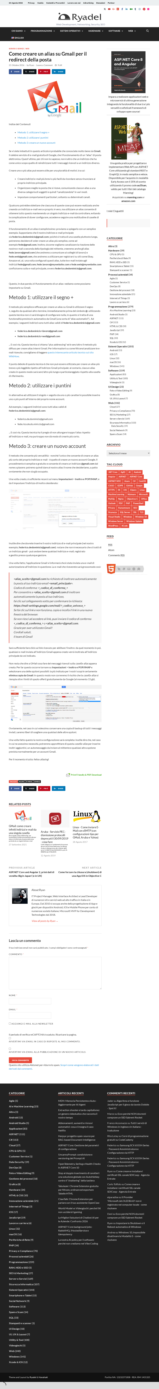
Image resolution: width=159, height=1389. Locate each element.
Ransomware (124, 508)
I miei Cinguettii (115, 210)
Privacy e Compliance (120, 410)
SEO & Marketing (118, 414)
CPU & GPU (115, 254)
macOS (113, 362)
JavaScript (115, 330)
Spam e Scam (116, 434)
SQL (112, 338)
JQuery (133, 490)
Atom (111, 549)
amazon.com (128, 200)
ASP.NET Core (136, 476)
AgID (123, 472)
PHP (112, 334)
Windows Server (115, 521)
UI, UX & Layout (117, 398)
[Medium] (131, 9)
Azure (127, 481)
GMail (37, 781)
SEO (135, 508)
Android (114, 350)
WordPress (113, 525)
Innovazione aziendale (120, 294)
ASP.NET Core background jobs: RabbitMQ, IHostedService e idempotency (75, 1230)
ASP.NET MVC (114, 481)
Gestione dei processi (120, 290)
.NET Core (112, 472)
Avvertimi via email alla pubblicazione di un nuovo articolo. (47, 1052)
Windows (114, 366)
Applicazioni (116, 374)
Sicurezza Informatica (120, 422)
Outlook (112, 503)
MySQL (111, 499)
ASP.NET (114, 318)
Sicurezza (112, 512)
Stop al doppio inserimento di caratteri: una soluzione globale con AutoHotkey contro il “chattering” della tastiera (79, 1177)
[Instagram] (139, 9)
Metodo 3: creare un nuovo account (36, 142)
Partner (111, 3)
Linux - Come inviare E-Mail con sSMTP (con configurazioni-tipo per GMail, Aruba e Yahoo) (86, 832)
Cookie (40, 3)
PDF (121, 503)
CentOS (142, 481)
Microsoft (143, 494)
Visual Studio (114, 517)
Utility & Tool (116, 378)
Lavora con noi (74, 3)
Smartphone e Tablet (119, 266)
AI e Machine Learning (120, 310)
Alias (21, 781)
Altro (111, 246)
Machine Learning (116, 494)
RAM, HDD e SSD (118, 262)
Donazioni (100, 3)
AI (130, 472)
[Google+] (113, 9)
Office (144, 499)
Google (139, 485)
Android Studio (117, 314)
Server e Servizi (16, 48)
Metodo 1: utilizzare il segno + (33, 132)
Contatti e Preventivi (55, 3)
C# (111, 322)
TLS (141, 512)
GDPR (120, 485)
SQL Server (125, 512)
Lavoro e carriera (118, 302)
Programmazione (41, 30)
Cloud (113, 406)
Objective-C (132, 499)
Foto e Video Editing (119, 390)
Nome (13, 995)
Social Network (117, 430)
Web (130, 30)
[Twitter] (105, 9)
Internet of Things (118, 298)
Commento (16, 954)
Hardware (94, 30)
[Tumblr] (135, 9)
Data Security (117, 426)
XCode (125, 525)
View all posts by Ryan (45, 920)
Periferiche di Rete (119, 258)
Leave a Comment (44, 65)
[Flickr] (148, 9)
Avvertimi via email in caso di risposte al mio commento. (44, 1041)
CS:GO (111, 485)
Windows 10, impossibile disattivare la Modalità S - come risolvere (126, 1236)
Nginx (121, 499)
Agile (112, 278)
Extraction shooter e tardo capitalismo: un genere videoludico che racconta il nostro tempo (79, 1114)
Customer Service (118, 282)
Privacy (31, 3)
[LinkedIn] (126, 9)
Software (114, 30)
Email (13, 1009)
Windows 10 (141, 517)
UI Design (113, 386)
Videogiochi (115, 382)
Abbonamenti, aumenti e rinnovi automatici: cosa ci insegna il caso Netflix (75, 1127)
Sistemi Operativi (70, 30)
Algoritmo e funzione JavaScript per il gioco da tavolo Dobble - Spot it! (128, 1104)
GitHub (129, 485)
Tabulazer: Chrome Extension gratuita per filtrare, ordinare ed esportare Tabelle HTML (78, 1190)
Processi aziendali (118, 274)
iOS (111, 354)
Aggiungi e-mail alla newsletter (32, 1024)
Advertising (88, 3)
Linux (112, 358)
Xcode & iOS (116, 342)
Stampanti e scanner (119, 270)
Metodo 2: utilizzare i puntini (33, 137)
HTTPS (111, 490)
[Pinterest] (144, 9)
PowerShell (138, 503)
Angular (111, 476)
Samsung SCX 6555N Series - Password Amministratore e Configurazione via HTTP (128, 1149)
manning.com (134, 197)
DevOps (114, 286)
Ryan (31, 65)
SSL (135, 512)
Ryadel (33, 1377)
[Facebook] (122, 9)
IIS (119, 490)
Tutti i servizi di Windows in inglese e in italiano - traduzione (127, 1127)
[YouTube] (109, 9)
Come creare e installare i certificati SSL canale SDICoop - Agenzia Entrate (128, 1175)
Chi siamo (17, 30)
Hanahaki (43, 1377)
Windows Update (134, 521)
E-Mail (29, 781)
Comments (116, 555)
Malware (132, 494)
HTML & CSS (116, 326)
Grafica (113, 394)
